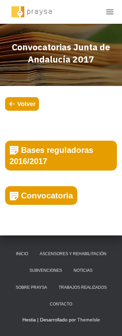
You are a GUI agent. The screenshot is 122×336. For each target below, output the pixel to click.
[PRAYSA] (34, 11)
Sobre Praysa (31, 287)
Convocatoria (47, 195)
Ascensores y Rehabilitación (73, 253)
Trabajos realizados (83, 287)
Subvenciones (45, 270)
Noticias (83, 270)
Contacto (61, 304)
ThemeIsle (88, 319)
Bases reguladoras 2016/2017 (51, 155)
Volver (26, 104)
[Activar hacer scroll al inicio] (108, 322)
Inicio (22, 253)
